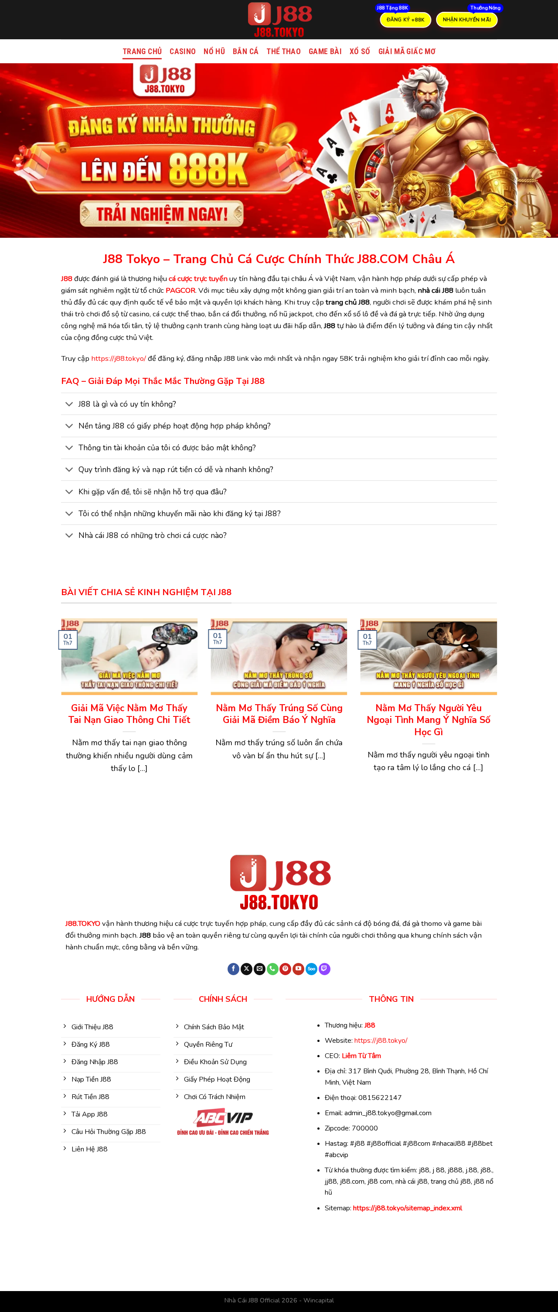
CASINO (183, 51)
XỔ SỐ (360, 51)
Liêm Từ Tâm (361, 1056)
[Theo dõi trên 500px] (311, 969)
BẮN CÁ (246, 51)
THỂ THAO (283, 51)
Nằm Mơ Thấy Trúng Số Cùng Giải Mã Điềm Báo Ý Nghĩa (279, 714)
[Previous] (59, 714)
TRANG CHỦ (142, 51)
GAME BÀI (325, 51)
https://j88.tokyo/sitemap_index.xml (407, 1208)
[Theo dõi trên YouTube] (298, 969)
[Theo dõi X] (246, 969)
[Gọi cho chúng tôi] (273, 969)
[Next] (498, 714)
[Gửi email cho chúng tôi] (259, 969)
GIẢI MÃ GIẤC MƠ (407, 51)
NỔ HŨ (214, 51)
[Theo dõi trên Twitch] (324, 969)
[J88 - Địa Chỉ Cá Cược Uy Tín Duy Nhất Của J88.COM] (279, 19)
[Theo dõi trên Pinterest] (285, 969)
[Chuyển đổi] (69, 404)
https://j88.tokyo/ (118, 358)
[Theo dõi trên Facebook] (233, 969)
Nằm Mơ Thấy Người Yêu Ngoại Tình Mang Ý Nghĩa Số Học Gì (428, 720)
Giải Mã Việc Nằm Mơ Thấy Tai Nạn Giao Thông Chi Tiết (129, 714)
